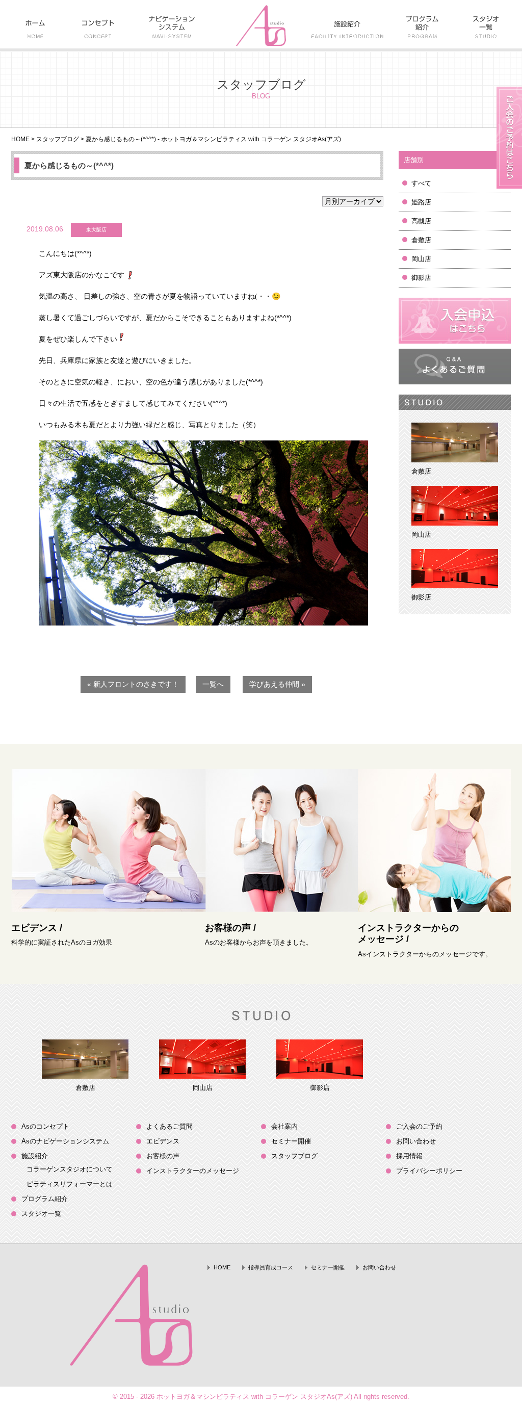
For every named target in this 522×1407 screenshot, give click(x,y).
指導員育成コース (270, 1267)
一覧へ (213, 684)
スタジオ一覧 (41, 1213)
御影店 (421, 277)
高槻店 (421, 221)
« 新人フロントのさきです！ (133, 684)
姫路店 (421, 202)
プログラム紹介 (44, 1199)
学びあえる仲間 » (277, 684)
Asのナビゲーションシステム (65, 1141)
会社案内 (284, 1126)
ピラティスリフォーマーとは (70, 1184)
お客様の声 (162, 1156)
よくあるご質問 (169, 1126)
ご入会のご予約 (419, 1126)
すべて (421, 183)
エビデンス (162, 1141)
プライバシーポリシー (429, 1171)
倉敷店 (421, 240)
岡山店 (421, 259)
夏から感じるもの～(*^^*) (69, 165)
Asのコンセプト (45, 1126)
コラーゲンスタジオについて (70, 1169)
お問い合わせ (416, 1141)
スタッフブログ (57, 139)
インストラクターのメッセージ (192, 1171)
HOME (20, 139)
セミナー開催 (291, 1141)
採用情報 (409, 1156)
